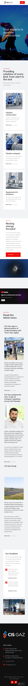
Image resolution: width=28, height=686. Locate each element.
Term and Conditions (14, 678)
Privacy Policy (20, 676)
